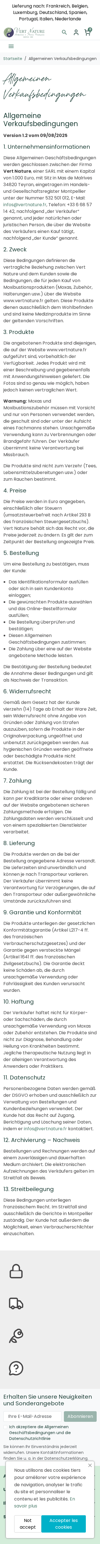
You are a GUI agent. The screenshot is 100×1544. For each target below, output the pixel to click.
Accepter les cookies (63, 1523)
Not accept (28, 1523)
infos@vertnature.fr (24, 204)
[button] (64, 32)
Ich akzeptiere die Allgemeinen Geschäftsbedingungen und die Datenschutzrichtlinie (40, 1432)
